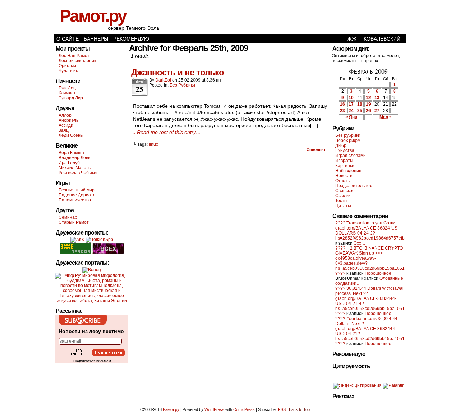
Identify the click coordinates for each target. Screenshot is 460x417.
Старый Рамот (74, 222)
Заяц (64, 130)
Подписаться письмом (92, 361)
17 (351, 104)
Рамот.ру (93, 16)
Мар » (386, 117)
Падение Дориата (77, 195)
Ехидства (344, 150)
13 (377, 97)
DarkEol (163, 80)
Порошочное (378, 273)
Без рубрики (182, 85)
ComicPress (244, 409)
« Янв (351, 117)
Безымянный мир (77, 190)
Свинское (345, 190)
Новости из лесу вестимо (91, 331)
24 (351, 110)
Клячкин (67, 93)
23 (342, 110)
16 (342, 104)
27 (377, 110)
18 (359, 104)
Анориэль (68, 120)
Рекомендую (131, 39)
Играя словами (350, 155)
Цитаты (343, 205)
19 (368, 104)
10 (351, 97)
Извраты (344, 160)
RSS (282, 409)
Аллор (65, 115)
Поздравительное (353, 185)
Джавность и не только (177, 72)
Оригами (67, 65)
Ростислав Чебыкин (79, 172)
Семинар (68, 217)
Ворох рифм (347, 140)
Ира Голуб (69, 162)
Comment (316, 150)
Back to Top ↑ (301, 409)
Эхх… (359, 243)
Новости (344, 175)
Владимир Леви (75, 157)
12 (368, 97)
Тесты (341, 200)
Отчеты (343, 180)
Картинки (344, 165)
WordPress (214, 409)
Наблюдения (348, 170)
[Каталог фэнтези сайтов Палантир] (393, 385)
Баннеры (96, 39)
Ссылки (343, 195)
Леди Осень (71, 135)
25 (359, 110)
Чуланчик (68, 70)
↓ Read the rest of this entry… (167, 132)
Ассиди (66, 125)
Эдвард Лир (71, 98)
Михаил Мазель (75, 167)
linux (153, 144)
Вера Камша (71, 152)
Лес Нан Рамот (74, 55)
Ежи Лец (67, 88)
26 (368, 110)
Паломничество (75, 200)
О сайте (67, 39)
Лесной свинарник (77, 60)
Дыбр (340, 145)
